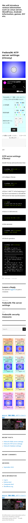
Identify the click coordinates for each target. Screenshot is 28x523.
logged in (13, 289)
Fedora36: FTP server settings (13, 444)
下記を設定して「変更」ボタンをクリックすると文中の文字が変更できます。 (14, 98)
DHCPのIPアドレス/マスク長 (8, 122)
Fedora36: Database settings (12, 446)
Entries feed (7, 482)
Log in (6, 480)
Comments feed (9, 484)
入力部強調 (6, 105)
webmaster (7, 278)
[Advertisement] (14, 36)
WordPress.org (8, 486)
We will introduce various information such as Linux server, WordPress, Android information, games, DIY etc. (13, 10)
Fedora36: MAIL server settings (13, 441)
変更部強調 (6, 112)
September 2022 (9, 467)
